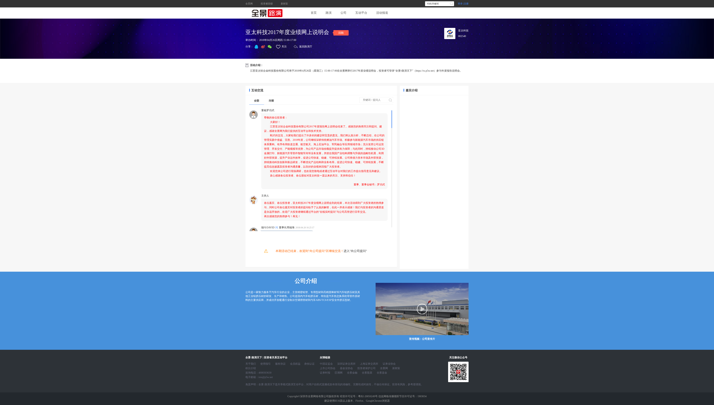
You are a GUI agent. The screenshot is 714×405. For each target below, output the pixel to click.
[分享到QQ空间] (256, 46)
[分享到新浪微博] (263, 46)
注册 (466, 3)
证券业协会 (389, 363)
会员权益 (295, 363)
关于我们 (250, 363)
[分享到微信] (269, 46)
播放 (422, 309)
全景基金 (382, 372)
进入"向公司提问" (355, 251)
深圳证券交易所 (346, 363)
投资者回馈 (267, 3)
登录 (460, 3)
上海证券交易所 (369, 363)
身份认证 (309, 363)
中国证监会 (326, 363)
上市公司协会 (327, 368)
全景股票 (367, 372)
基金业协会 (346, 368)
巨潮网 (338, 372)
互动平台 (361, 12)
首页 (314, 12)
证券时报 (325, 372)
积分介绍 (250, 368)
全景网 (249, 3)
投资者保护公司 (366, 368)
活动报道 (382, 12)
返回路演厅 (305, 46)
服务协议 (280, 363)
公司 (343, 12)
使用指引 (265, 363)
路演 (329, 12)
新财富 (284, 3)
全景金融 (352, 372)
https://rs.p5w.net (425, 70)
